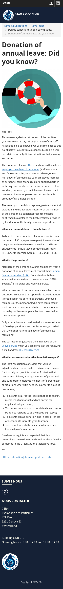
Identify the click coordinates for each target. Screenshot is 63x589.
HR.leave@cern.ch (29, 350)
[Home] (8, 15)
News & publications (15, 26)
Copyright (25, 582)
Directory (57, 3)
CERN (6, 3)
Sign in (51, 3)
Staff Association (27, 14)
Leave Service (9, 346)
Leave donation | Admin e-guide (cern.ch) (28, 457)
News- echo (37, 26)
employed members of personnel (20, 170)
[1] (28, 165)
